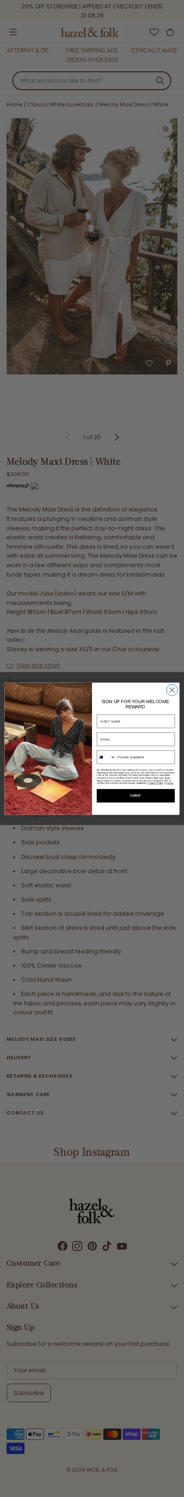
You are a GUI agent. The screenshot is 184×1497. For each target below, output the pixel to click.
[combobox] (106, 757)
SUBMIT (135, 795)
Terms (169, 783)
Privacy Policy (155, 783)
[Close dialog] (172, 690)
